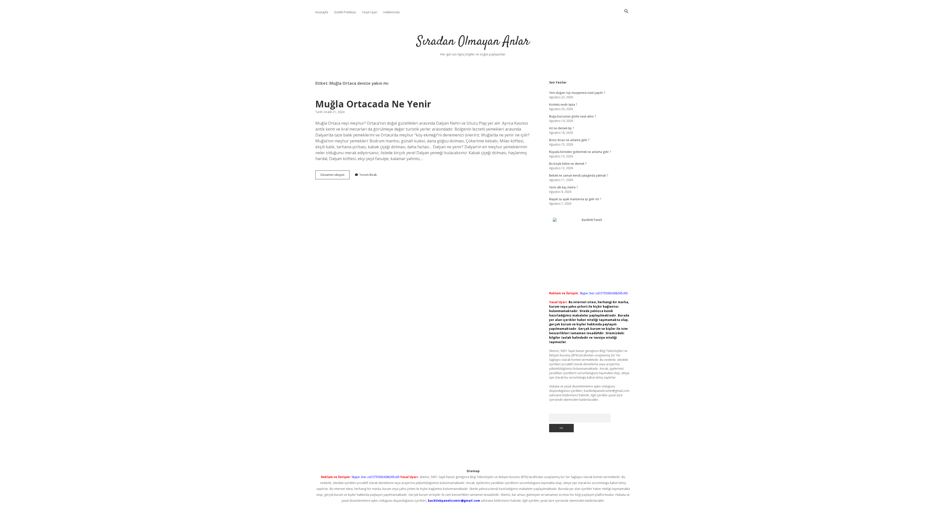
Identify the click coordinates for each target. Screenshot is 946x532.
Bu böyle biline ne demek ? (567, 164)
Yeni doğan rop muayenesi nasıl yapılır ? (577, 93)
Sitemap (473, 471)
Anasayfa (321, 12)
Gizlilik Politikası (345, 12)
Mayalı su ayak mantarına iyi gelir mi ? (575, 199)
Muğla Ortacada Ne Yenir (373, 104)
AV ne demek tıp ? (561, 128)
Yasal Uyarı (369, 12)
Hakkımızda (391, 12)
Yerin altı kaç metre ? (563, 187)
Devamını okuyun (335, 175)
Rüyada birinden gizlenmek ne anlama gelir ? (580, 152)
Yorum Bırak (368, 175)
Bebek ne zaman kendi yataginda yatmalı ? (578, 175)
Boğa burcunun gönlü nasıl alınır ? (572, 116)
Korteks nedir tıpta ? (563, 104)
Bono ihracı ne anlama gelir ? (569, 140)
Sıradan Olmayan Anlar (473, 42)
